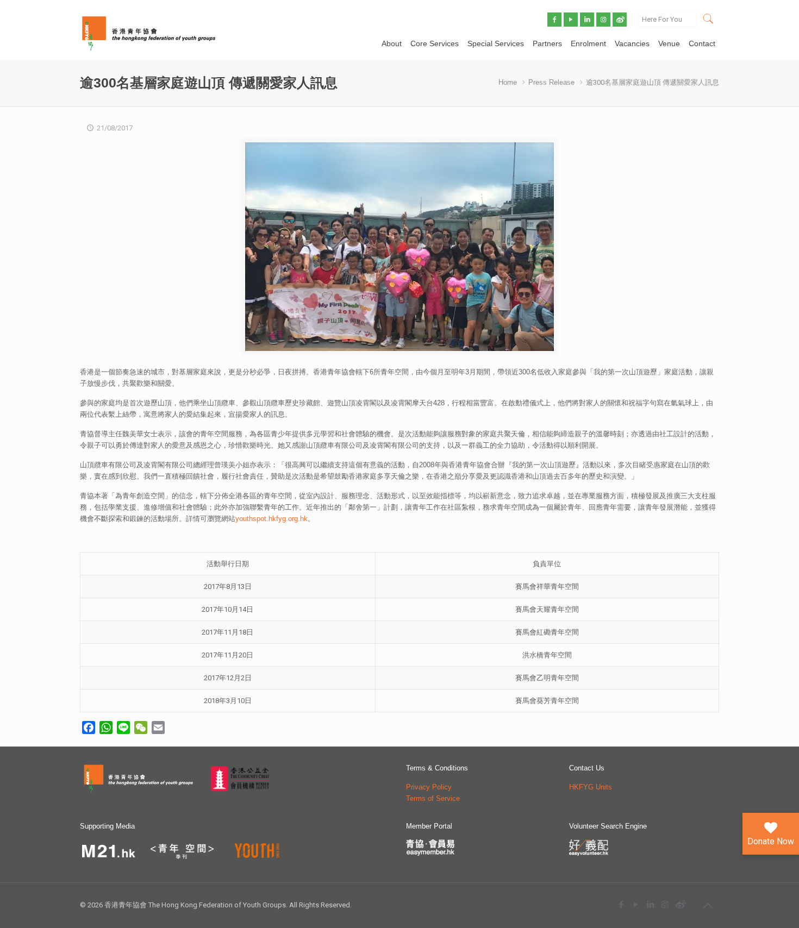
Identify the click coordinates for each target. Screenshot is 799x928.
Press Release (551, 82)
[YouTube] (635, 904)
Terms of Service (433, 798)
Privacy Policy (429, 787)
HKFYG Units (590, 787)
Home (507, 82)
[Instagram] (665, 904)
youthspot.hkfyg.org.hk (271, 519)
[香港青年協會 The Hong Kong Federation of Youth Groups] (148, 32)
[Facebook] (621, 904)
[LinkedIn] (650, 904)
